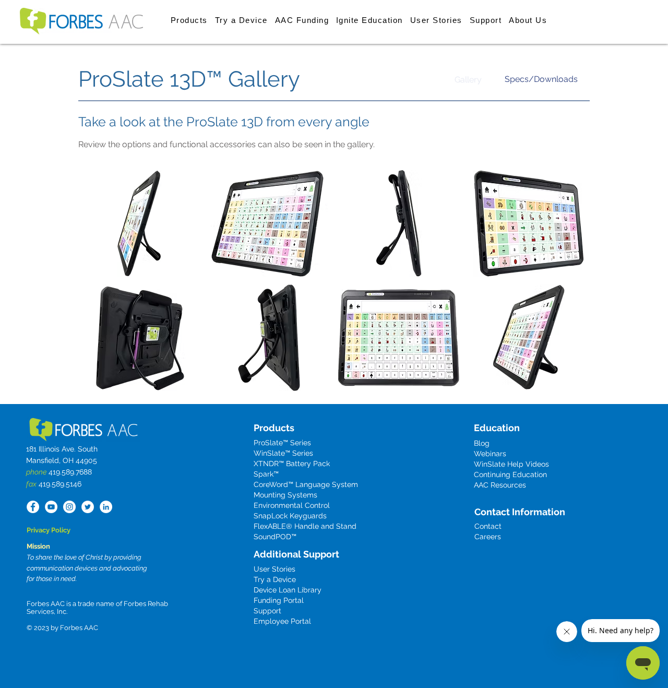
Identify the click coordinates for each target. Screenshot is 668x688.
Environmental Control (292, 505)
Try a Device (275, 579)
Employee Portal (282, 621)
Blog (482, 443)
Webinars (490, 453)
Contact (488, 526)
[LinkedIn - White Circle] (106, 507)
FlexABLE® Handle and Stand (305, 526)
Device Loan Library (287, 590)
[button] (189, 20)
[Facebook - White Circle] (33, 507)
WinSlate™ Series (283, 453)
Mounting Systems (285, 495)
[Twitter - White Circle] (87, 507)
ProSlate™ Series (282, 442)
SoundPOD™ (275, 536)
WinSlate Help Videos (511, 464)
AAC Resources (500, 485)
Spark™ (266, 474)
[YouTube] (51, 507)
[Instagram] (69, 507)
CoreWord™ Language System (306, 484)
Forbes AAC (78, 628)
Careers (487, 536)
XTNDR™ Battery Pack (292, 463)
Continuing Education (510, 474)
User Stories (274, 569)
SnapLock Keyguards (290, 516)
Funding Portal (279, 600)
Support (267, 611)
